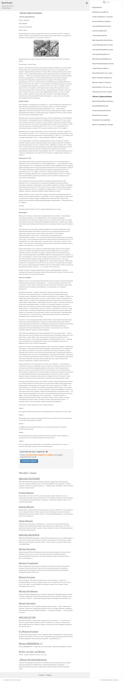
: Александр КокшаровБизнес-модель (102, 49)
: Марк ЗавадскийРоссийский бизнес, (102, 40)
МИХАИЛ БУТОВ (27, 617)
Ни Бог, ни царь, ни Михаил (32, 651)
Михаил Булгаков (27, 577)
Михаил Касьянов (27, 549)
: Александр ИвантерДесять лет (101, 54)
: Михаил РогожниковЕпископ (33, 659)
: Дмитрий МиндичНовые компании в (103, 101)
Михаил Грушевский (28, 563)
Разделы (49, 675)
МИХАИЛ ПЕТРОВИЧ (29, 478)
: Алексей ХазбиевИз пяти (99, 31)
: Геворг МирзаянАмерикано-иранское (103, 63)
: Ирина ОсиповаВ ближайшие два (102, 77)
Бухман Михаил (26, 492)
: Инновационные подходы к (100, 115)
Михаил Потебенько (28, 591)
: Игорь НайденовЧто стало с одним (102, 73)
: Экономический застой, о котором (102, 92)
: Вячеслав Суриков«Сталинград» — (102, 82)
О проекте (42, 675)
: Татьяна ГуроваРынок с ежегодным (102, 17)
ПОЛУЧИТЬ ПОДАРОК (29, 461)
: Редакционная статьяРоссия (100, 12)
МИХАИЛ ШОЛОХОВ (29, 534)
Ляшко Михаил (26, 520)
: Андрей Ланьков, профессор (100, 68)
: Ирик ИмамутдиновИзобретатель (101, 59)
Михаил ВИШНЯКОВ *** (31, 643)
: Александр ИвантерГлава (99, 35)
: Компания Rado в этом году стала (102, 87)
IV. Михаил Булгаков (28, 631)
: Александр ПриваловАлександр (101, 26)
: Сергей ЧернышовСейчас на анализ (102, 45)
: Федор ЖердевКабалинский (100, 106)
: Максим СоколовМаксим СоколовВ (102, 124)
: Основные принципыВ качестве (101, 110)
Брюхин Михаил (26, 506)
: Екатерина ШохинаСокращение (101, 21)
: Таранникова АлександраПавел (101, 120)
